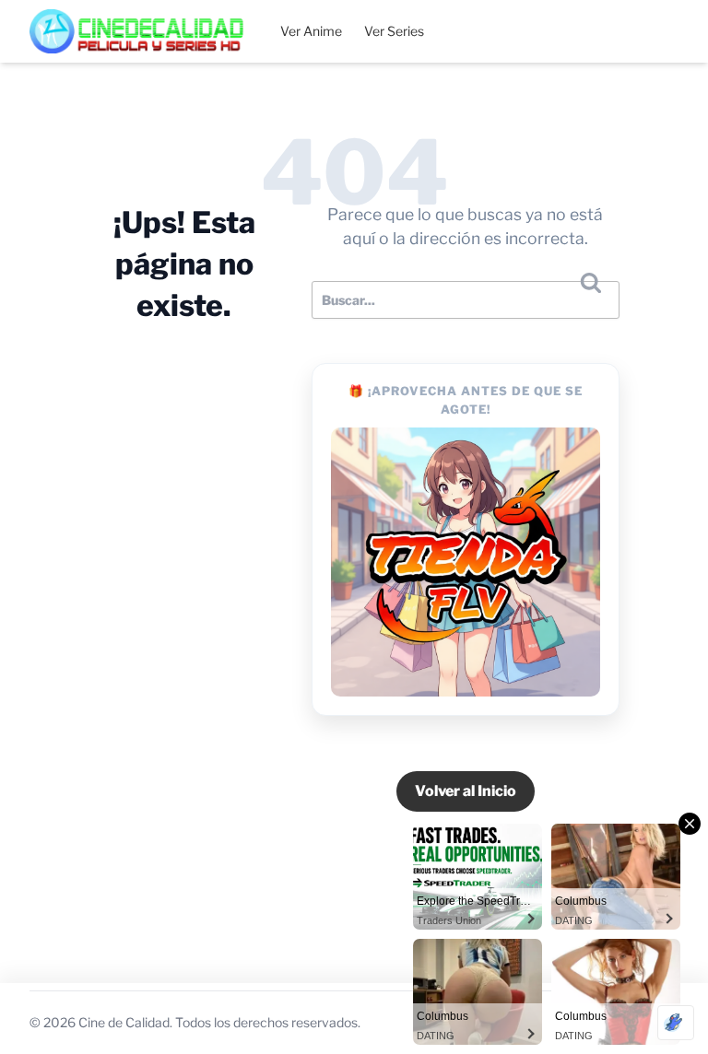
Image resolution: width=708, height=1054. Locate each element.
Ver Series (394, 31)
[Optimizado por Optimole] (675, 1022)
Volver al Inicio (465, 791)
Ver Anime (311, 31)
